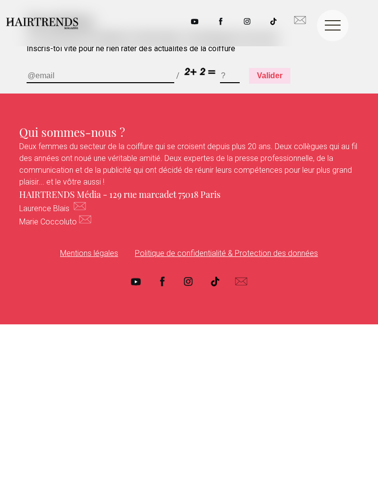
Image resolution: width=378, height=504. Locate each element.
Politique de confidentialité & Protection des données (226, 253)
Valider (270, 75)
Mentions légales (89, 253)
